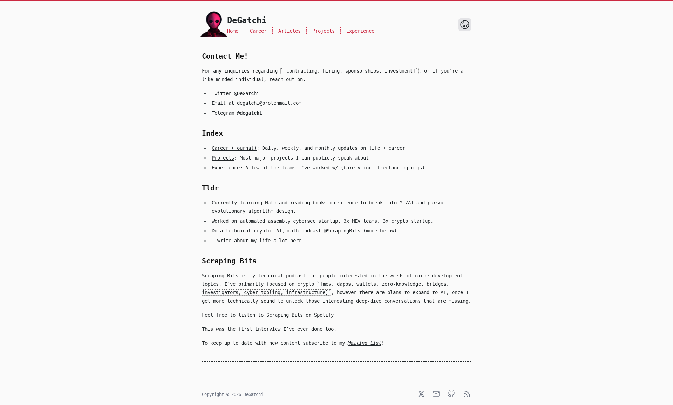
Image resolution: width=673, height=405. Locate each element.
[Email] (436, 394)
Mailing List (364, 343)
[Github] (451, 394)
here (295, 240)
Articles (289, 31)
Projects (323, 31)
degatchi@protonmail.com (269, 103)
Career (258, 31)
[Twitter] (421, 393)
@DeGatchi (246, 93)
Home (232, 31)
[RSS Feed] (467, 394)
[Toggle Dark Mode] (464, 24)
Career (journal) (234, 148)
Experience (360, 31)
